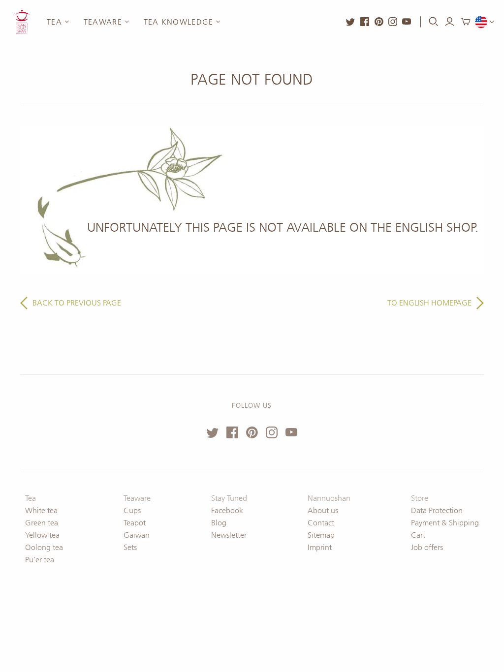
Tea (54, 22)
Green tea (41, 522)
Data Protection (437, 510)
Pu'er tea (39, 559)
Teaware (103, 22)
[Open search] (434, 22)
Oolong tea (44, 547)
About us (323, 510)
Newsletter (229, 535)
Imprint (320, 547)
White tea (41, 510)
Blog (218, 522)
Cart (418, 535)
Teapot (135, 522)
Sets (130, 547)
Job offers (427, 547)
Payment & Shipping (445, 522)
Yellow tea (42, 535)
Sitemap (321, 535)
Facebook (227, 510)
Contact (321, 522)
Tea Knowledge (179, 22)
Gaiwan (137, 535)
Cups (132, 510)
